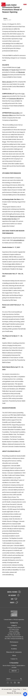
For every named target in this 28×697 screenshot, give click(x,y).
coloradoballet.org (18, 240)
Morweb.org (17, 693)
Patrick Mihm (16, 113)
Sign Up (14, 670)
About (14, 655)
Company (14, 645)
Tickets (17, 4)
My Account (11, 4)
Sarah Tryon (15, 70)
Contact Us (14, 659)
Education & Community (14, 652)
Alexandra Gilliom (7, 115)
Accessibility (20, 4)
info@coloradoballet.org (17, 636)
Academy (14, 648)
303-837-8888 (16, 633)
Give (14, 4)
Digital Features (12, 592)
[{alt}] (3, 4)
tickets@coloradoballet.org (17, 638)
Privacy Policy (16, 689)
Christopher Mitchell (15, 98)
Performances (14, 642)
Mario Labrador (7, 82)
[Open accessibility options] (25, 694)
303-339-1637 (17, 634)
